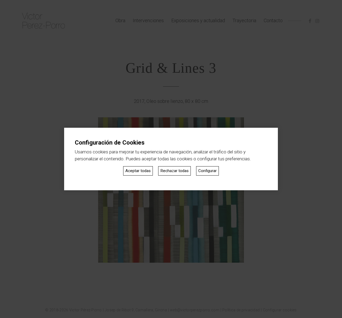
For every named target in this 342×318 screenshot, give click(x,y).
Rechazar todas (174, 170)
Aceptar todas (138, 170)
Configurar (207, 170)
